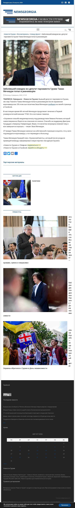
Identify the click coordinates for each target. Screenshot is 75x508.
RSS (4, 423)
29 (55, 457)
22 (55, 454)
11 (20, 450)
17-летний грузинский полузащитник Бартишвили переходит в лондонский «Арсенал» (28, 413)
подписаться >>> (34, 145)
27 (37, 457)
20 (37, 454)
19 (28, 454)
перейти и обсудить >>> (37, 148)
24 (11, 457)
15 (55, 450)
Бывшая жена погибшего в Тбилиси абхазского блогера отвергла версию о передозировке (30, 406)
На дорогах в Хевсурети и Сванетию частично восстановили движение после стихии (28, 419)
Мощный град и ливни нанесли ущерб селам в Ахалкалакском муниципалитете (26, 410)
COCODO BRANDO (55, 502)
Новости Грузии (8, 502)
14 (46, 450)
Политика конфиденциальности (63, 498)
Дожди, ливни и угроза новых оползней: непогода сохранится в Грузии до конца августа (29, 416)
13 (37, 450)
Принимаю (64, 505)
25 (20, 457)
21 (46, 454)
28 (46, 457)
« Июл (5, 463)
